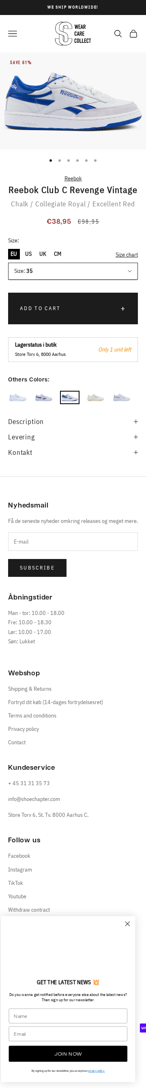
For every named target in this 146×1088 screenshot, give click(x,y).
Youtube (17, 896)
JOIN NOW (73, 1054)
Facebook (19, 855)
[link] (73, 949)
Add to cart (40, 308)
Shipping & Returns (30, 688)
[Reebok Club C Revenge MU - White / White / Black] (44, 397)
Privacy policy (23, 728)
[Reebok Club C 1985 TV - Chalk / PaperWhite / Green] (95, 397)
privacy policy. (101, 1071)
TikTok (15, 883)
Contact (17, 742)
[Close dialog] (132, 924)
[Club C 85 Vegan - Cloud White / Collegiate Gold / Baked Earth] (121, 397)
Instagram (20, 869)
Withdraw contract (29, 909)
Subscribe (37, 567)
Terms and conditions (32, 715)
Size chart (127, 254)
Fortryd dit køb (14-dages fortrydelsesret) (55, 702)
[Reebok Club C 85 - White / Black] (18, 397)
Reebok (73, 178)
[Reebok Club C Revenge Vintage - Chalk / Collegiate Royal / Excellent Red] (69, 397)
